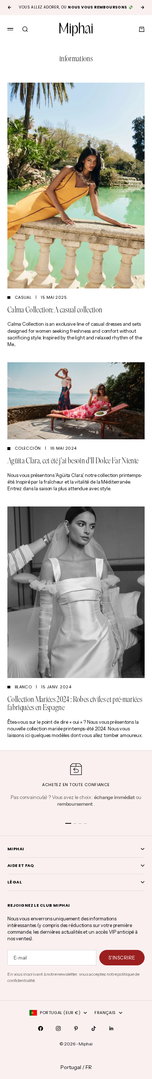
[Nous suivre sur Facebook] (41, 1028)
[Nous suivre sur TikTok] (94, 1028)
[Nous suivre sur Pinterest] (76, 1028)
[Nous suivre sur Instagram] (58, 1028)
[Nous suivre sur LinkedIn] (111, 1028)
